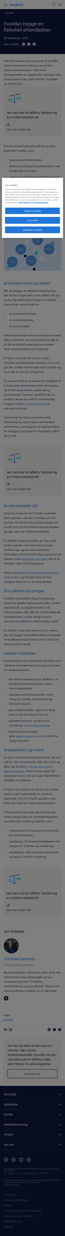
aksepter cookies (32, 229)
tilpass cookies (32, 210)
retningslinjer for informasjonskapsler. (34, 202)
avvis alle (32, 220)
